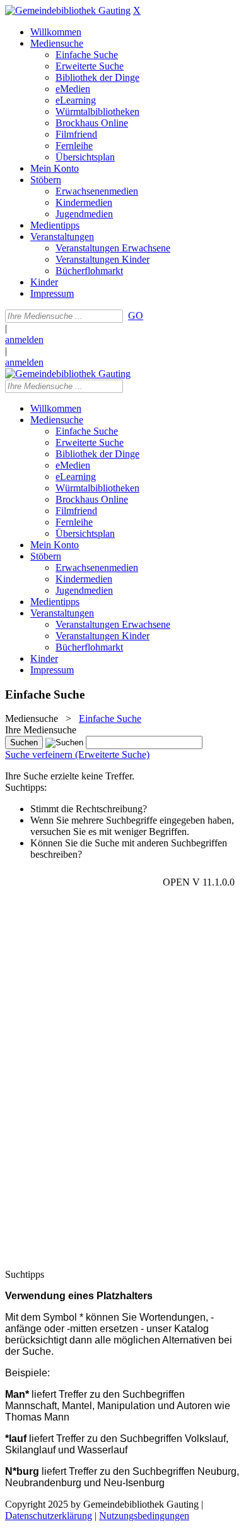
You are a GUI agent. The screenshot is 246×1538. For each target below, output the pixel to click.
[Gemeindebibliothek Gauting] (68, 10)
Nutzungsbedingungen (144, 1515)
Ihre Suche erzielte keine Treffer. (69, 776)
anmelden (24, 339)
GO (135, 315)
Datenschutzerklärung (48, 1515)
